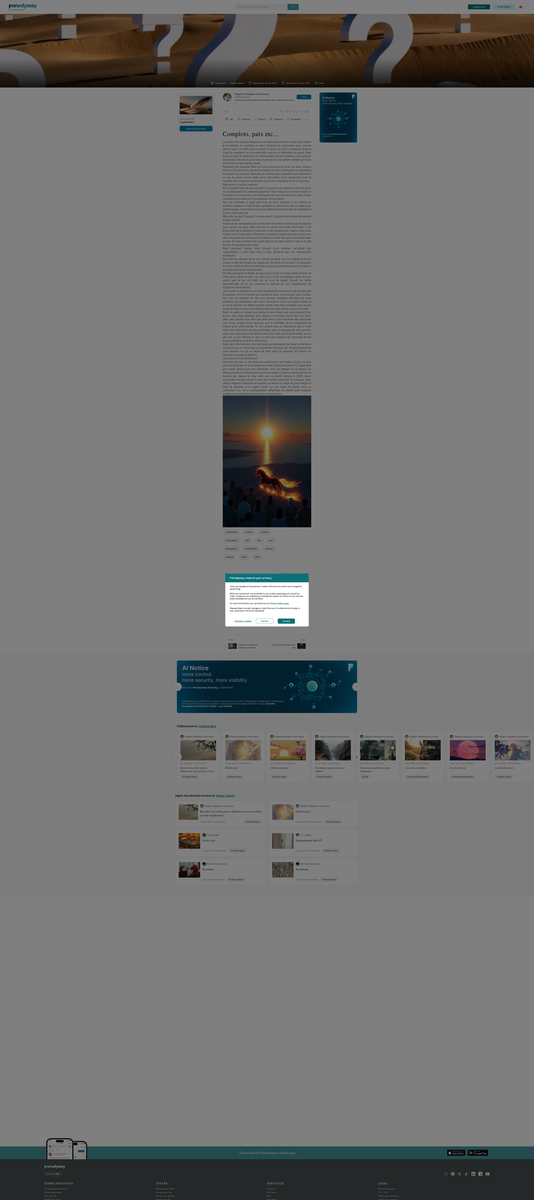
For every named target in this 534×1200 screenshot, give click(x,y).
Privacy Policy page (279, 603)
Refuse (264, 621)
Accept (286, 621)
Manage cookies (243, 621)
